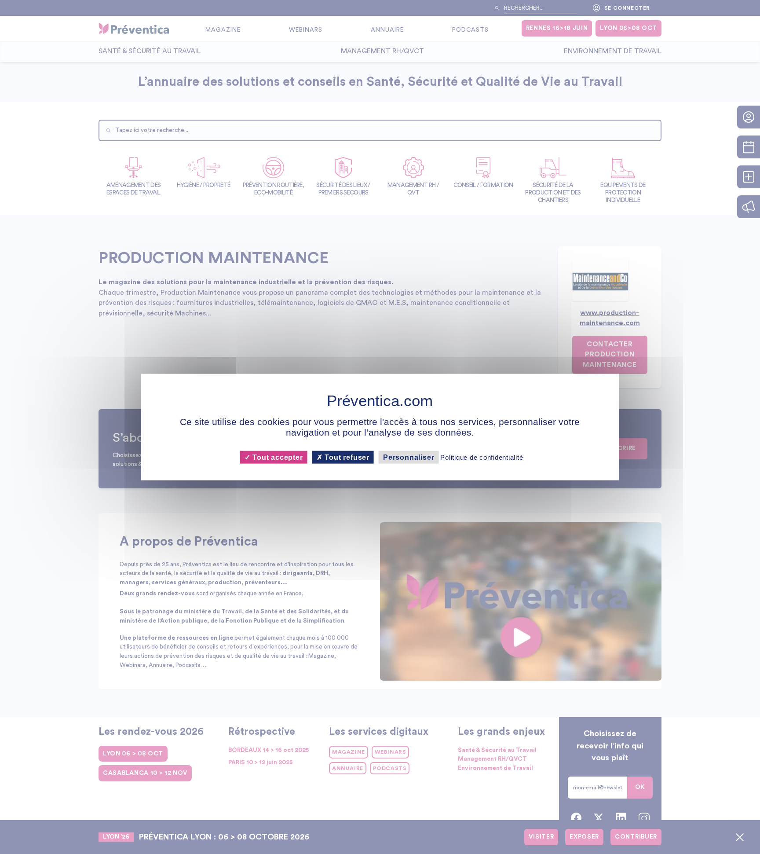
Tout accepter (276, 457)
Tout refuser (346, 457)
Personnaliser (408, 457)
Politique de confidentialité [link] (481, 457)
